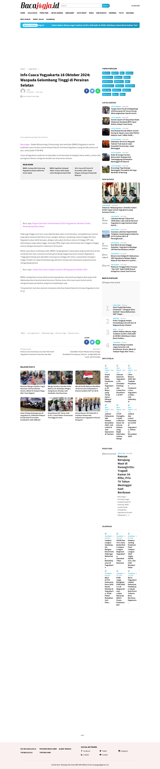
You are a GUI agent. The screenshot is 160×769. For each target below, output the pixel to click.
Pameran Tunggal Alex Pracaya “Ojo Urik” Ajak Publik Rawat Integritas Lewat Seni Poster (124, 269)
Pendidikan (119, 86)
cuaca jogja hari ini (33, 333)
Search (105, 6)
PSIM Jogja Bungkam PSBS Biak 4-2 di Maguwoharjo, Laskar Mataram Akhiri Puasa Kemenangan (120, 591)
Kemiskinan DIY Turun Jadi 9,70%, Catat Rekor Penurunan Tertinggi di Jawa (60, 415)
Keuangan (118, 77)
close (82, 735)
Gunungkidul (130, 86)
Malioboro (129, 73)
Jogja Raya (116, 342)
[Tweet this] (92, 90)
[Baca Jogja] (40, 5)
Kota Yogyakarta (108, 86)
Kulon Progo (106, 94)
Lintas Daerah (109, 102)
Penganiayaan (107, 77)
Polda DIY (115, 73)
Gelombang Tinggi (47, 333)
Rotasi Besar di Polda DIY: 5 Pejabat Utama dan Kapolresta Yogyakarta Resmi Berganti (87, 416)
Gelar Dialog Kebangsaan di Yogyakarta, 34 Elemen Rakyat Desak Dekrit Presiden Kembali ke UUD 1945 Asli (32, 416)
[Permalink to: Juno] (22, 91)
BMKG (23, 333)
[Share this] (86, 90)
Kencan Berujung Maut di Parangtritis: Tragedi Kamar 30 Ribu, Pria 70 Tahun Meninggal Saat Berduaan (125, 474)
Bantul (122, 94)
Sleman (115, 94)
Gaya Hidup (116, 305)
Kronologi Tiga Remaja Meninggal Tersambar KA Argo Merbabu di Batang (124, 170)
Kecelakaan (116, 90)
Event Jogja (106, 90)
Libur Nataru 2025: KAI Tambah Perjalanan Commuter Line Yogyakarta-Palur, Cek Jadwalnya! (132, 388)
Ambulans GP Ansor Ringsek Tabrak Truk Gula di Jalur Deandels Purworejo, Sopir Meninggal (123, 144)
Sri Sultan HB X (107, 81)
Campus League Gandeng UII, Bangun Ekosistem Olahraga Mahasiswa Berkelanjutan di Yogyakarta (109, 554)
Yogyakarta (126, 90)
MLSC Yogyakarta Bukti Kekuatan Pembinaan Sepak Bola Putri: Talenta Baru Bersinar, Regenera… (132, 590)
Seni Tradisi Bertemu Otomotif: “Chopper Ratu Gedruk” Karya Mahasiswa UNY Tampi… (124, 310)
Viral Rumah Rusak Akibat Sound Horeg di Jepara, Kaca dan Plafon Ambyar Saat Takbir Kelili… (125, 133)
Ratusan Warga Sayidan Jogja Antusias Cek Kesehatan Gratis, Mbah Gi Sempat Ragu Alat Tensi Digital (32, 389)
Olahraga (107, 526)
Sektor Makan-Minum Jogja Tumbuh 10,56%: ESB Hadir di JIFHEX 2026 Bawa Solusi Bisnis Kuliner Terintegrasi (78, 25)
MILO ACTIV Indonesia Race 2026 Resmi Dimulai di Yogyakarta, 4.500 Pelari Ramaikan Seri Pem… (109, 590)
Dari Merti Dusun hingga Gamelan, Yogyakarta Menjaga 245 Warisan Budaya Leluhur (124, 247)
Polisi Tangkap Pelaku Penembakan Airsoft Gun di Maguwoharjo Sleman (124, 323)
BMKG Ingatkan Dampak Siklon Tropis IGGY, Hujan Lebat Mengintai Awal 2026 (60, 170)
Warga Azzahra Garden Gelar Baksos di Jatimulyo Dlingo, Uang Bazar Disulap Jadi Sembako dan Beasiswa (59, 389)
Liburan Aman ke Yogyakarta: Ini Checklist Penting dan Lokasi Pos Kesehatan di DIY (120, 384)
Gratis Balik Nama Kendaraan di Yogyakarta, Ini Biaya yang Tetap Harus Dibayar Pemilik (109, 388)
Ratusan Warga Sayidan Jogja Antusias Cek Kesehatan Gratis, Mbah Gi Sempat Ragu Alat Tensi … (124, 348)
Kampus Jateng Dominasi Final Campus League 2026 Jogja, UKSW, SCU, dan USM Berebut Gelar (132, 554)
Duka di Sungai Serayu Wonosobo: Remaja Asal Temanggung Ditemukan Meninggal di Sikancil (121, 158)
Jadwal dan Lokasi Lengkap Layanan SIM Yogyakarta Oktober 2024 (59, 269)
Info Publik (108, 358)
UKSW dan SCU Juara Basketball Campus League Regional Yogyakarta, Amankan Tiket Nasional (120, 551)
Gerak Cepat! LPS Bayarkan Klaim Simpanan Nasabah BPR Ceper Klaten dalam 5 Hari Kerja (125, 122)
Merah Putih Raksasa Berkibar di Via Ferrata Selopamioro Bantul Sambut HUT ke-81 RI (87, 388)
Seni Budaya (108, 179)
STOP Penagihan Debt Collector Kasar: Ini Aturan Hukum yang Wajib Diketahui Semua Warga (120, 426)
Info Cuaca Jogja (60, 333)
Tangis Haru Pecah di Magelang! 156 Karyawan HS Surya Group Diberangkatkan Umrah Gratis (124, 111)
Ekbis (115, 329)
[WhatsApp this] (97, 90)
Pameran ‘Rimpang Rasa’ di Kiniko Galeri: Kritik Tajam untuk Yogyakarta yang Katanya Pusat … (119, 210)
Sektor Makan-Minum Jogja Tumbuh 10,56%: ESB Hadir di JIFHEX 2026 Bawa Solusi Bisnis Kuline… (124, 334)
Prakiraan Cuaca (73, 333)
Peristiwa (107, 448)
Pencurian (106, 73)
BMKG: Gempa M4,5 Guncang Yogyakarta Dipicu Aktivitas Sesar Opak (34, 170)
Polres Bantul (119, 81)
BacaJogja (24, 144)
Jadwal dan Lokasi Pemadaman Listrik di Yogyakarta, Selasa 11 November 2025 (132, 425)
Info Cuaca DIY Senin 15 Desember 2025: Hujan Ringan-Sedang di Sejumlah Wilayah (86, 171)
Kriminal (116, 318)
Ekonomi (127, 77)
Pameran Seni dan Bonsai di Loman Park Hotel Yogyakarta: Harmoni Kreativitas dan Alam (37, 351)
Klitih (122, 73)
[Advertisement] (80, 47)
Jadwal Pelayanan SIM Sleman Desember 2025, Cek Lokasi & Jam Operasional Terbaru (109, 424)
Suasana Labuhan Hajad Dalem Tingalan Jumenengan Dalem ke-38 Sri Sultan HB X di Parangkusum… (125, 235)
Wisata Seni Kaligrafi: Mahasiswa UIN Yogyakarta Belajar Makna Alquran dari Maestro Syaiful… (125, 258)
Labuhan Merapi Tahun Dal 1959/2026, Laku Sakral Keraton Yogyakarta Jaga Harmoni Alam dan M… (124, 221)
